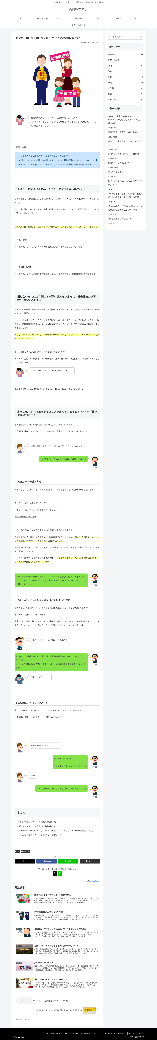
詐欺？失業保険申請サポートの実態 (123, 154)
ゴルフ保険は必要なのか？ (119, 219)
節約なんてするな (115, 172)
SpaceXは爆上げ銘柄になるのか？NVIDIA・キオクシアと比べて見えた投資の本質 (124, 119)
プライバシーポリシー (136, 1033)
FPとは (67, 1033)
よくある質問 (85, 1033)
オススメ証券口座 (109, 1033)
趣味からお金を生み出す (118, 163)
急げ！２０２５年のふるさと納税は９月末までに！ (125, 183)
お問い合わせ (121, 1033)
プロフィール (96, 1033)
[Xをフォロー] (55, 873)
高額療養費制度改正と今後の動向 (122, 132)
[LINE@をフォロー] (60, 873)
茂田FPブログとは (57, 1033)
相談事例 (75, 1033)
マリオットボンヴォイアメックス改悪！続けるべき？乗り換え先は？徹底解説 (125, 195)
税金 (18, 851)
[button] (90, 861)
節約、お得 (26, 851)
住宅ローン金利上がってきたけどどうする (125, 143)
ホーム (46, 1033)
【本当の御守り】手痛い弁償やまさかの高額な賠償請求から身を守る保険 (125, 208)
